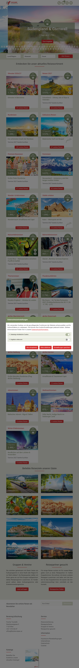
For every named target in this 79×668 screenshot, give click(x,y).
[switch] (67, 339)
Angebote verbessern (16, 339)
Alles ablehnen (45, 347)
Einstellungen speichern (62, 347)
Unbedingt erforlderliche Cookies (20, 334)
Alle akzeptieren (31, 347)
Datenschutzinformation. (40, 329)
